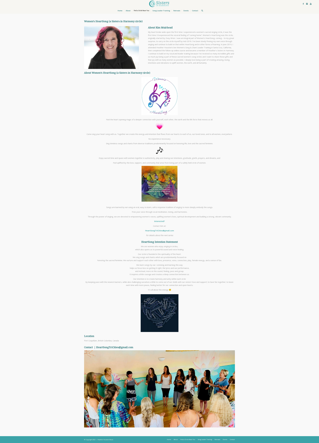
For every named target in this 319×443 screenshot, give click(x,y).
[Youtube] (311, 4)
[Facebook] (303, 4)
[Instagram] (307, 4)
